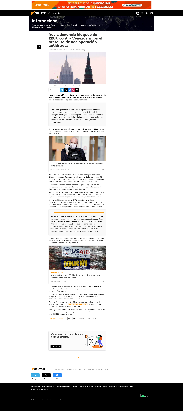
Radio (107, 369)
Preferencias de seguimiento (39, 389)
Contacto (74, 386)
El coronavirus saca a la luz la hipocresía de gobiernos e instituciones (77, 164)
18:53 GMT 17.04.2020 (55, 50)
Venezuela (81, 318)
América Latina (57, 272)
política (88, 318)
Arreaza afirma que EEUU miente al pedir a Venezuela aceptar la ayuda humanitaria (75, 276)
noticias (94, 318)
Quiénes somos (35, 386)
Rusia (69, 318)
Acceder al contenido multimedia (74, 86)
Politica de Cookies (101, 386)
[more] (103, 169)
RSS (131, 386)
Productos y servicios (63, 386)
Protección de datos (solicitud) (118, 386)
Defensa (91, 369)
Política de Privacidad (86, 386)
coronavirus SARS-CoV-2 (78, 304)
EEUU (74, 318)
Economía (82, 369)
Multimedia (99, 369)
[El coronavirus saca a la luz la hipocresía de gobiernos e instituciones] (77, 148)
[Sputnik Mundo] (41, 15)
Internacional (52, 318)
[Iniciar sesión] (142, 13)
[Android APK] (145, 396)
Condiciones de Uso (48, 386)
